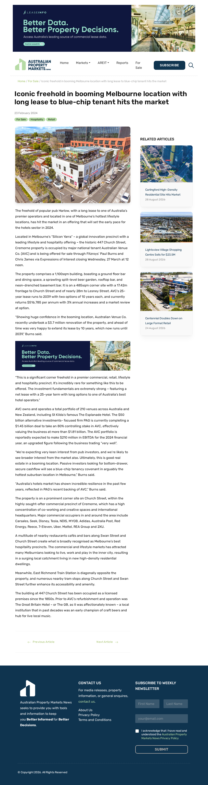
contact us (86, 701)
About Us (85, 710)
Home (64, 63)
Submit (161, 749)
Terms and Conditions (94, 720)
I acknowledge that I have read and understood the (164, 734)
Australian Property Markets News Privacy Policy (164, 736)
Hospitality (37, 119)
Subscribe (169, 65)
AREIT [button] (102, 63)
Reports (122, 63)
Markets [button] (82, 63)
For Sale (138, 65)
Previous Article (42, 642)
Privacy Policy (89, 715)
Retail (51, 119)
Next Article (105, 642)
